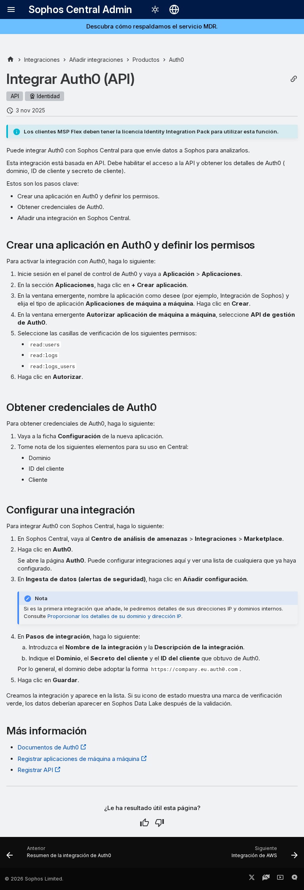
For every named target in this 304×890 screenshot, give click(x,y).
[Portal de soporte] (266, 879)
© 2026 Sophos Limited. (34, 879)
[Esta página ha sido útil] (144, 822)
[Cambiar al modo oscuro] (155, 9)
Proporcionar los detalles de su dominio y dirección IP (114, 616)
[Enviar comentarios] (294, 879)
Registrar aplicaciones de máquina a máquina (78, 759)
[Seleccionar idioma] (174, 9)
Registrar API (35, 770)
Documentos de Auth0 (48, 747)
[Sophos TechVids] (280, 879)
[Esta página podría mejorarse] (159, 822)
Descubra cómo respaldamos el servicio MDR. (152, 26)
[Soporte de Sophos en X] (251, 879)
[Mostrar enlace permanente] (294, 79)
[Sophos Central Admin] (10, 59)
